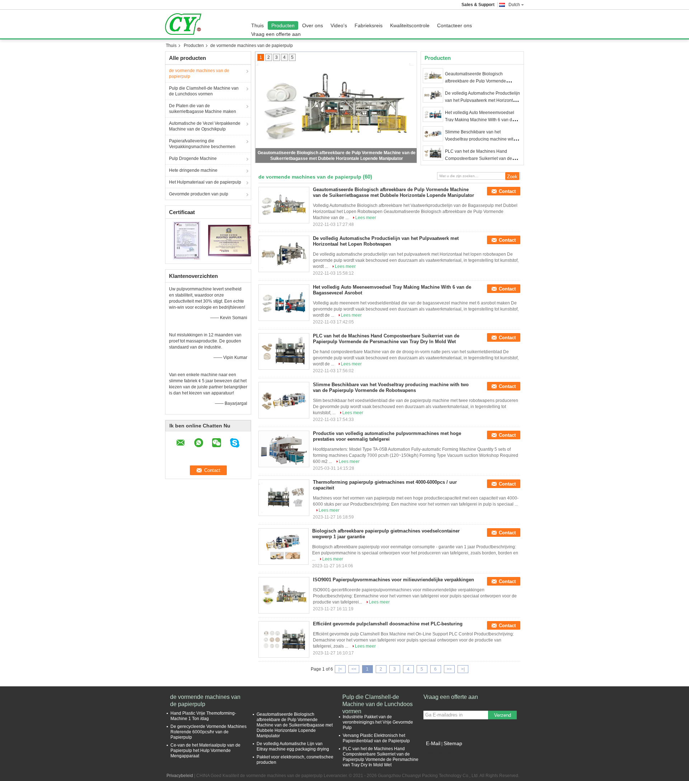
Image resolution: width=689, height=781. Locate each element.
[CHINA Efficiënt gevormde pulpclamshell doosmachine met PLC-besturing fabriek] (283, 639)
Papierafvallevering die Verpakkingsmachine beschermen (202, 143)
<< (353, 669)
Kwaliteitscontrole (410, 25)
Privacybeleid (180, 775)
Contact (507, 191)
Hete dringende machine (193, 170)
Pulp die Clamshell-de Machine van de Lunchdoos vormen (204, 91)
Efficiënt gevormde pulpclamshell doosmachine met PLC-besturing (388, 623)
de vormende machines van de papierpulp (199, 73)
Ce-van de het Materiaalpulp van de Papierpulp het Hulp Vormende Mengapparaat (205, 750)
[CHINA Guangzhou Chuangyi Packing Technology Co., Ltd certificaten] (186, 240)
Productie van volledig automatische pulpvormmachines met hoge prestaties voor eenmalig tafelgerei (387, 436)
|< (340, 669)
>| (463, 669)
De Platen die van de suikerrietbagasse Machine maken (202, 108)
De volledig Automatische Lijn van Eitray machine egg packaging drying (293, 746)
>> (449, 669)
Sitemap (453, 743)
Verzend (502, 715)
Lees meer (365, 217)
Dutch (514, 4)
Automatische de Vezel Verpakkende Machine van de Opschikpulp (204, 126)
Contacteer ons (454, 25)
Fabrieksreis (369, 25)
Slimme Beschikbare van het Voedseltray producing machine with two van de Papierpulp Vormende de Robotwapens (391, 387)
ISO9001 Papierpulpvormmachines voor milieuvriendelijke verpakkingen (393, 579)
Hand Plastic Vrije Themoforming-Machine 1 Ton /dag (203, 716)
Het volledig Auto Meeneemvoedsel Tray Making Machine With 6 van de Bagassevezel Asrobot (480, 119)
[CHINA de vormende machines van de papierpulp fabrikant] (185, 24)
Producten (283, 25)
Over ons (312, 25)
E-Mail (433, 743)
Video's (339, 25)
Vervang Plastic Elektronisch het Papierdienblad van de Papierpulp (376, 738)
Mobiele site (439, 752)
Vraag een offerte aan (276, 34)
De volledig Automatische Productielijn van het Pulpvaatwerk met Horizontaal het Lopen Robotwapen (482, 100)
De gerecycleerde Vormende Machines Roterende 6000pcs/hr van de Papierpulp (208, 732)
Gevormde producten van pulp (198, 194)
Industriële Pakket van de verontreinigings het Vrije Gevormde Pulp (378, 722)
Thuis (257, 25)
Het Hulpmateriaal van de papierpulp (205, 182)
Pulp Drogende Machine (193, 158)
